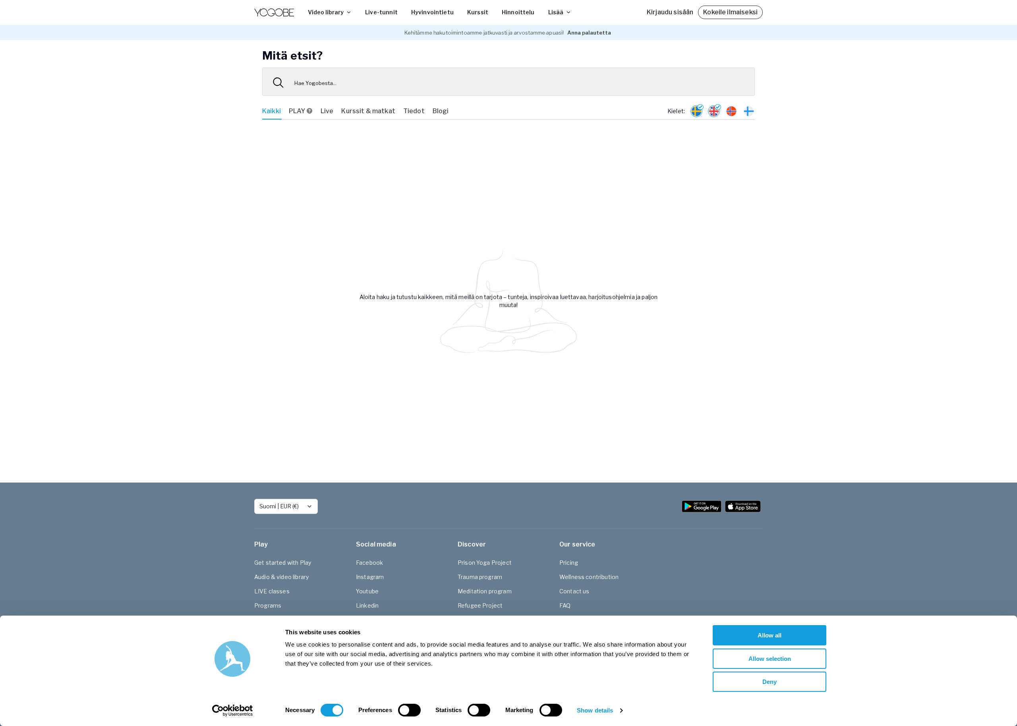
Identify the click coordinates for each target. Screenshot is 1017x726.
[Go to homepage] (274, 12)
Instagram (370, 576)
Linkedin (367, 605)
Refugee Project (480, 605)
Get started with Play (282, 562)
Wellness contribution (589, 576)
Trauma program (480, 576)
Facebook (369, 562)
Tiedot (414, 111)
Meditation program (485, 591)
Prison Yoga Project (485, 562)
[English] (714, 111)
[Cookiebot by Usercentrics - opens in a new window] (232, 710)
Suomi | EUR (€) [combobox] (279, 506)
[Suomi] (749, 111)
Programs (267, 605)
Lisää (555, 12)
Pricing (568, 562)
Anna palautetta (589, 32)
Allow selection (769, 658)
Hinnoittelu (518, 12)
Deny (769, 681)
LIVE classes (272, 591)
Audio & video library (281, 576)
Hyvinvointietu (432, 12)
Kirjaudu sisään (670, 12)
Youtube (367, 591)
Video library (326, 12)
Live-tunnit (381, 12)
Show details (595, 710)
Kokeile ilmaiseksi (730, 12)
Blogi (441, 111)
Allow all (769, 635)
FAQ (564, 605)
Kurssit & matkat (368, 111)
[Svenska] (696, 111)
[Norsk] (731, 111)
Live (327, 111)
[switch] (409, 710)
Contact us (574, 591)
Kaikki (271, 111)
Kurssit (477, 12)
